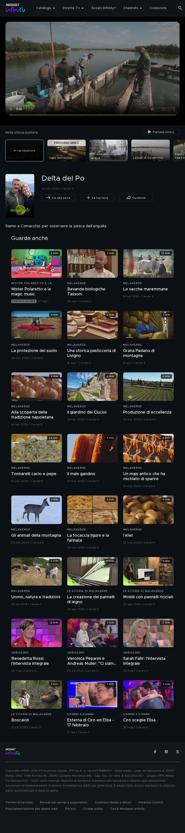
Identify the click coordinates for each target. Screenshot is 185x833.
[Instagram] (166, 752)
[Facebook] (155, 752)
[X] (178, 752)
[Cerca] (180, 8)
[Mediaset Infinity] (15, 8)
